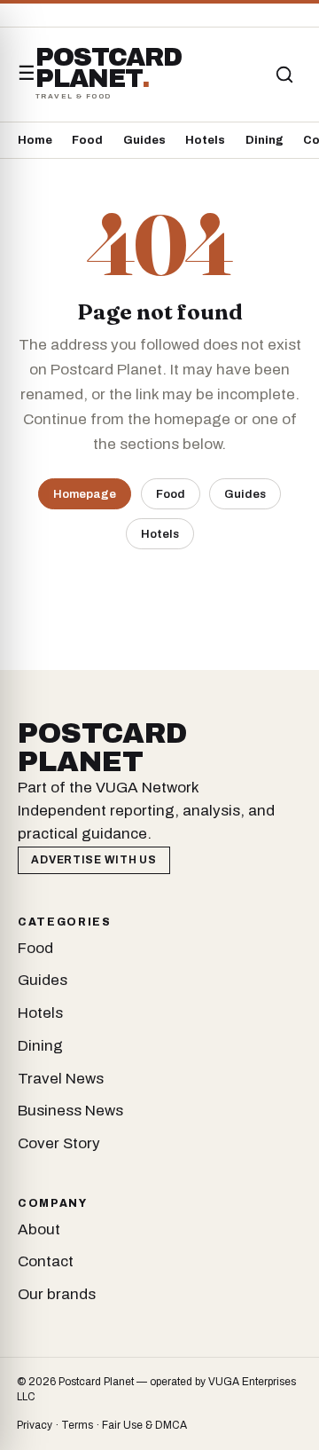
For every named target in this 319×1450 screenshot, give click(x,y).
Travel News (61, 1078)
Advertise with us (93, 860)
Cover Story (59, 1143)
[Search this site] (284, 74)
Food (87, 140)
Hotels (205, 140)
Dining (264, 140)
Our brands (57, 1294)
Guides (144, 140)
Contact (46, 1261)
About (39, 1229)
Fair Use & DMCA (144, 1425)
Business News (70, 1110)
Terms (77, 1425)
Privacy (34, 1425)
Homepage (84, 493)
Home (35, 140)
